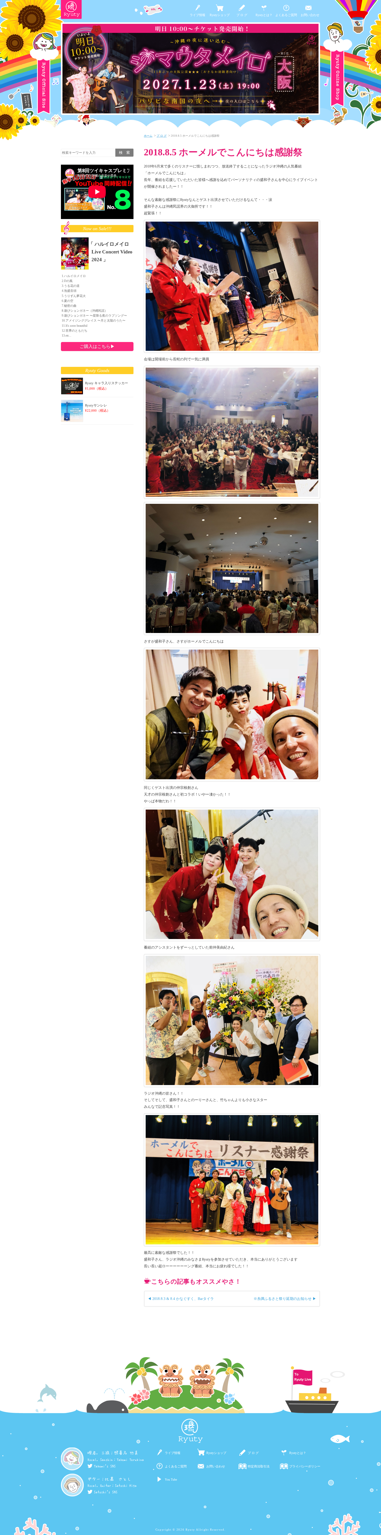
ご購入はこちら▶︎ (97, 346)
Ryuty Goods (97, 370)
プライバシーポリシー (304, 1466)
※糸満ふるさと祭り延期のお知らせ (282, 1299)
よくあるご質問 (286, 15)
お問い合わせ (310, 15)
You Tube (171, 1479)
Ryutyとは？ (264, 15)
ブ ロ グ (241, 15)
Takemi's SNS (105, 1466)
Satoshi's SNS (105, 1492)
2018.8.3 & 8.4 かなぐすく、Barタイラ (183, 1299)
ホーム (148, 135)
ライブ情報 (197, 15)
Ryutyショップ (220, 15)
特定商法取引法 (259, 1466)
